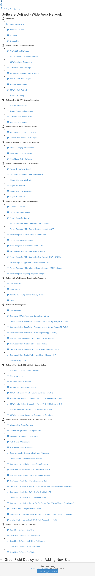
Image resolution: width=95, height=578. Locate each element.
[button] (1, 2)
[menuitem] (1, 5)
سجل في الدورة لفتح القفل (47, 571)
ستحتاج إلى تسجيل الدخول (40, 568)
